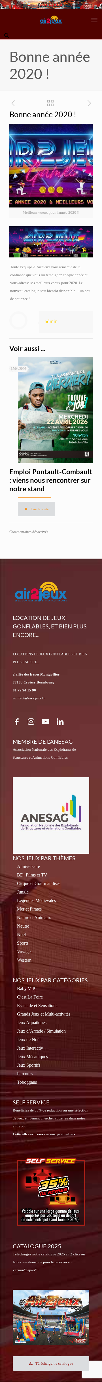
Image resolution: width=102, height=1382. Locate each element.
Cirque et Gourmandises (38, 883)
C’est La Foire (30, 997)
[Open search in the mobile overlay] (7, 35)
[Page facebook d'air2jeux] (16, 722)
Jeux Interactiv (30, 1048)
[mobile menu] (94, 20)
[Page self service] (51, 1192)
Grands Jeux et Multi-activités (43, 1014)
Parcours (25, 1073)
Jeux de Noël (29, 1039)
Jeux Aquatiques (31, 1022)
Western (24, 960)
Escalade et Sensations (37, 1005)
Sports (22, 943)
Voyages (24, 951)
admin (51, 321)
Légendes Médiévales (36, 900)
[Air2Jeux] (51, 20)
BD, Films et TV (32, 875)
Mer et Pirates (29, 909)
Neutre (23, 926)
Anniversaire (28, 866)
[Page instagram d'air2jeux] (31, 722)
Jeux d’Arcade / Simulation (41, 1031)
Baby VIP (26, 988)
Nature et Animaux (34, 917)
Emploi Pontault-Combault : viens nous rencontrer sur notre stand (50, 480)
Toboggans (27, 1082)
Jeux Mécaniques (32, 1056)
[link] (51, 1192)
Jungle (23, 892)
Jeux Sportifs (28, 1065)
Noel (21, 934)
